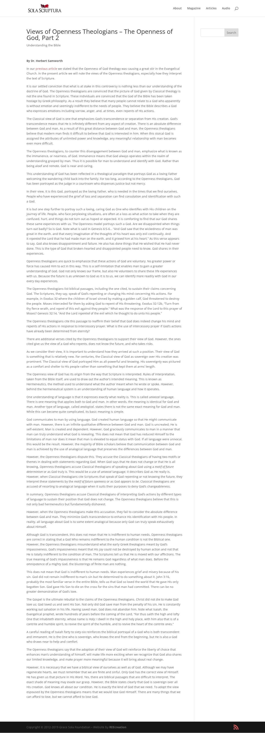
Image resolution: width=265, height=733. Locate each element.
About (177, 8)
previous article (46, 69)
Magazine (194, 8)
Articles (211, 8)
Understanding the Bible (43, 45)
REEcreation (117, 727)
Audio (226, 8)
